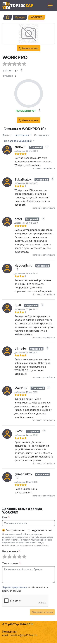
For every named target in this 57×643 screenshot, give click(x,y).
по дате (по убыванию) (18, 140)
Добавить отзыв (28, 48)
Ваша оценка (11, 551)
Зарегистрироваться (15, 587)
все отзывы (22, 135)
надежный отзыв (41, 530)
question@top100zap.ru (23, 635)
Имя (5, 517)
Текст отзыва (11, 563)
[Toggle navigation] (50, 5)
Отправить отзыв (42, 612)
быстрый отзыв (15, 530)
